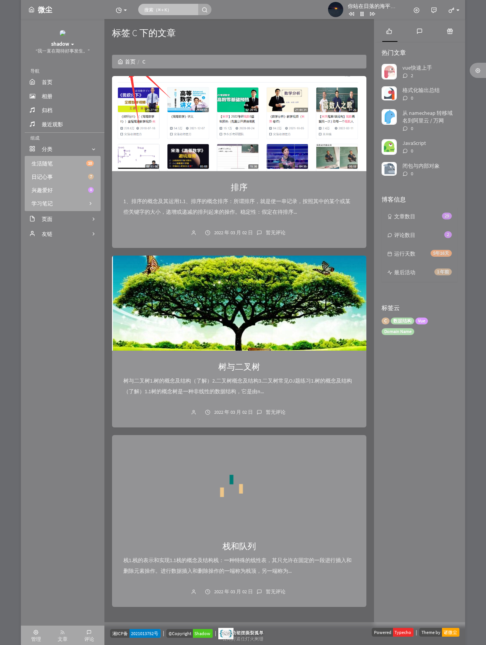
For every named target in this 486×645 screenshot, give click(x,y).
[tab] (389, 30)
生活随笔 (62, 163)
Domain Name (398, 331)
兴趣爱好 (62, 190)
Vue (421, 321)
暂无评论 (276, 232)
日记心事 (62, 176)
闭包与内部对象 (421, 165)
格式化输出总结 (421, 90)
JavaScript (414, 143)
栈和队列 (239, 546)
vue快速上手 (417, 67)
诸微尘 (450, 632)
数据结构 (402, 321)
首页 (130, 61)
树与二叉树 (239, 366)
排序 (239, 187)
